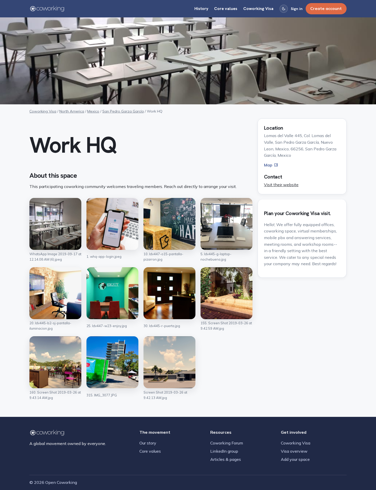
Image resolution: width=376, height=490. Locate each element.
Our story (147, 443)
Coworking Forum (226, 443)
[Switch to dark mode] (284, 9)
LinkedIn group (224, 451)
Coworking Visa (258, 8)
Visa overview (294, 451)
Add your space (295, 459)
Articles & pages (225, 459)
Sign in (297, 8)
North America (71, 111)
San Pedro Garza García (123, 111)
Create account (326, 8)
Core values (225, 8)
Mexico (93, 111)
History (201, 8)
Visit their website (281, 184)
